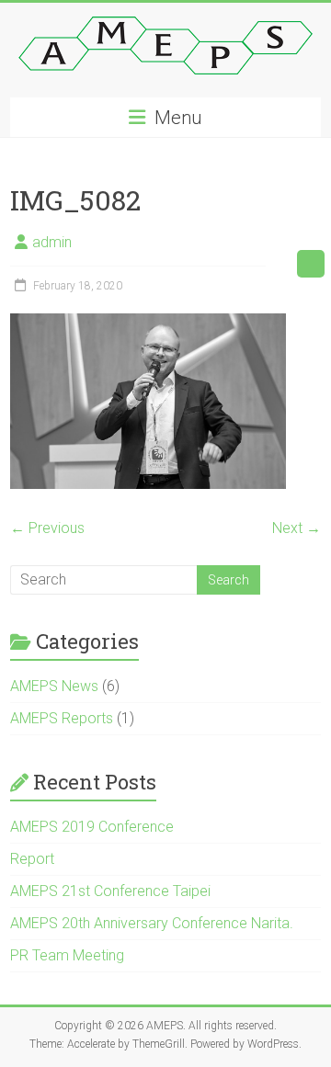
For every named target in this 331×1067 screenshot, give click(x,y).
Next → (296, 528)
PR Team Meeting (67, 955)
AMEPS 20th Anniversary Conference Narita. (151, 923)
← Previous (47, 528)
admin (52, 242)
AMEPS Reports (61, 718)
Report (32, 859)
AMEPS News (54, 686)
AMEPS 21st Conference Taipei (110, 891)
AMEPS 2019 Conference (92, 826)
